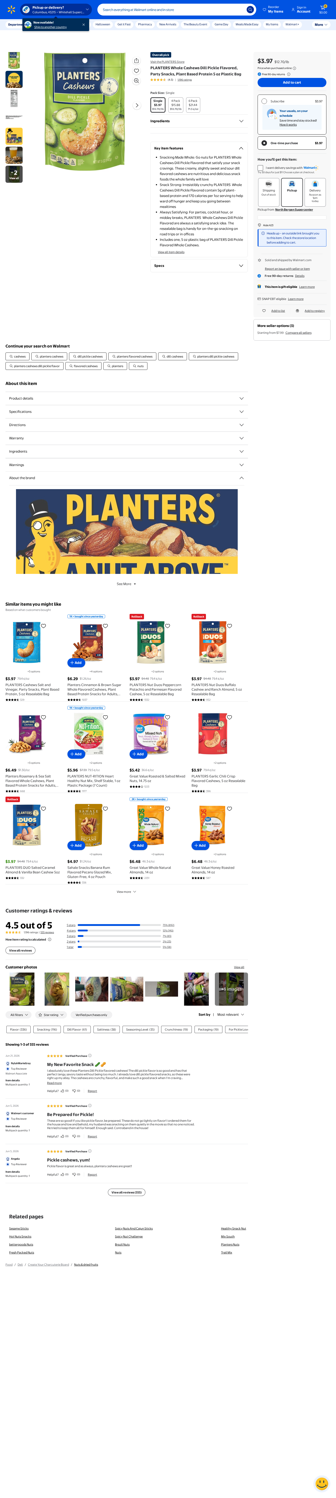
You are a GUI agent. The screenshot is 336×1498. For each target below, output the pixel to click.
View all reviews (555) (127, 1192)
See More (124, 584)
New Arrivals (167, 24)
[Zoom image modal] (136, 81)
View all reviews (20, 950)
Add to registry (315, 311)
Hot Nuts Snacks (20, 1236)
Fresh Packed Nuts (21, 1252)
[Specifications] (241, 411)
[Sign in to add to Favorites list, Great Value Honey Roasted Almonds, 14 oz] (229, 808)
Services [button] (46, 24)
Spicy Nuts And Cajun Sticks (134, 1228)
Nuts (118, 1252)
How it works (288, 124)
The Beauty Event (195, 24)
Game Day (221, 24)
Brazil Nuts (122, 1244)
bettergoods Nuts (21, 1244)
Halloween (103, 24)
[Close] (84, 25)
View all (239, 967)
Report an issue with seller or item (287, 268)
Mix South (228, 1236)
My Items (272, 24)
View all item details (171, 252)
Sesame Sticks (19, 1228)
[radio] (157, 105)
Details (299, 276)
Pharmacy (145, 24)
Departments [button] (17, 24)
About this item (21, 383)
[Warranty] (241, 438)
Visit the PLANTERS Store (167, 62)
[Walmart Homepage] (11, 10)
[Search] (250, 9)
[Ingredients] (241, 121)
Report (92, 1091)
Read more (54, 1083)
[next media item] (137, 105)
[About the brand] (241, 478)
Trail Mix (226, 1252)
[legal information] (294, 68)
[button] (273, 10)
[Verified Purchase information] (90, 1055)
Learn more (307, 287)
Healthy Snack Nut (233, 1228)
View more (124, 891)
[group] (171, 80)
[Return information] (288, 74)
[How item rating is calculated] (49, 939)
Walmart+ (292, 24)
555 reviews (47, 932)
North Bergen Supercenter (294, 209)
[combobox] (176, 10)
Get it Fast (124, 24)
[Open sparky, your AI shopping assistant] (322, 1484)
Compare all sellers (298, 332)
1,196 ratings (185, 79)
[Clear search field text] (239, 10)
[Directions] (241, 425)
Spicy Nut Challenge (129, 1236)
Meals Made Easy (247, 24)
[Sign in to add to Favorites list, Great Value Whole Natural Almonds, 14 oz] (167, 808)
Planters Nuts (230, 1244)
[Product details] (241, 398)
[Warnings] (241, 465)
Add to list (278, 311)
